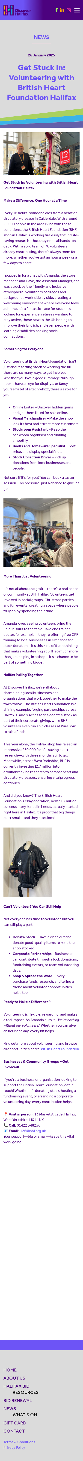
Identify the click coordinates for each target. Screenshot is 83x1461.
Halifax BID (16, 1386)
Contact (14, 1431)
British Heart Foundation (59, 1049)
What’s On (25, 1415)
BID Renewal (17, 1400)
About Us (14, 1378)
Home (10, 1370)
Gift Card (14, 1423)
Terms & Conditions (19, 1442)
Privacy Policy (14, 1447)
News (9, 1408)
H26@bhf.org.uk (33, 1131)
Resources (26, 1392)
